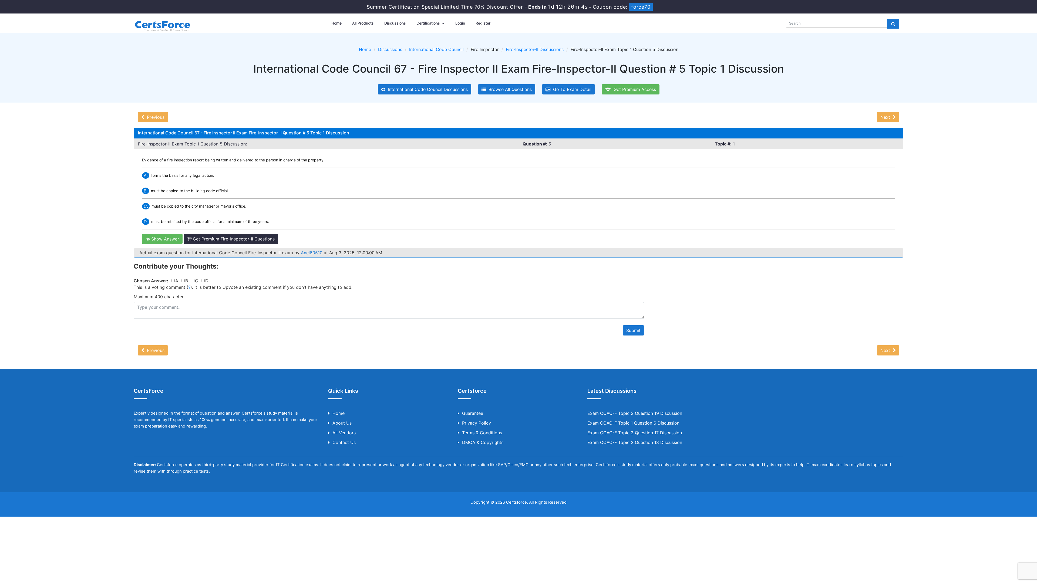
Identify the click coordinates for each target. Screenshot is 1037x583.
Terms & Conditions (482, 432)
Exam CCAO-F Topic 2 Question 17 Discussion (634, 432)
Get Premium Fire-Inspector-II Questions (233, 239)
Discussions (395, 23)
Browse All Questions (509, 89)
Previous (154, 117)
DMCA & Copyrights (482, 442)
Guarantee (472, 413)
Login (460, 23)
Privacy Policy (476, 423)
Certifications (428, 23)
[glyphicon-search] (893, 24)
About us (342, 423)
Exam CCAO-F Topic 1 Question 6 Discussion (633, 423)
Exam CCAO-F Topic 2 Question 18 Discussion (634, 442)
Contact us (344, 442)
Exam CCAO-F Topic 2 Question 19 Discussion (634, 413)
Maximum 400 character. (159, 296)
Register (483, 23)
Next (886, 117)
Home (336, 23)
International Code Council (436, 49)
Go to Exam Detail (570, 89)
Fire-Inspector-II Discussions (535, 49)
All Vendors (344, 432)
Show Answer (164, 239)
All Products (363, 23)
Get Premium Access (633, 89)
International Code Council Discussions (426, 89)
